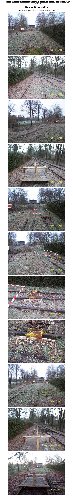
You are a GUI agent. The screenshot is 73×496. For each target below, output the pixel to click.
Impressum (38, 3)
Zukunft (63, 2)
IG (60, 2)
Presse (57, 2)
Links (68, 2)
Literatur (33, 2)
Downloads (52, 2)
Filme (37, 2)
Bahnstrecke (15, 2)
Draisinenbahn (44, 2)
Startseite (8, 2)
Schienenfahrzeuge (24, 2)
